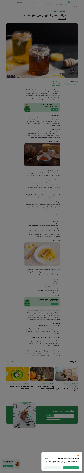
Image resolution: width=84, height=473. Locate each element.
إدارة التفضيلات (47, 458)
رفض (53, 467)
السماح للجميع (71, 467)
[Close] (79, 454)
